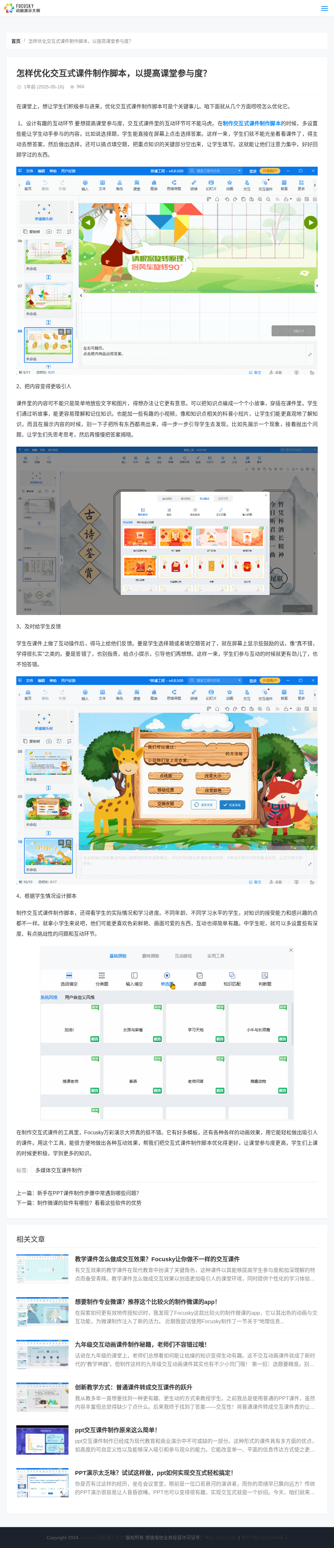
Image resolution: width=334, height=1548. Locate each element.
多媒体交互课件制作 (58, 1170)
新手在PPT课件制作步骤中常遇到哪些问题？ (89, 1193)
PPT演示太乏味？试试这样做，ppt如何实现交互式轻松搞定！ (155, 1473)
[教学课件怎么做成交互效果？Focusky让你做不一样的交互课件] (42, 1269)
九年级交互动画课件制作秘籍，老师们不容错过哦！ (142, 1344)
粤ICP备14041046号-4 (264, 1537)
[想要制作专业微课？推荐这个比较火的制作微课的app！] (42, 1311)
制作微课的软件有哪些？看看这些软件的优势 (89, 1203)
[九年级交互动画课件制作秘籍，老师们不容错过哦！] (42, 1354)
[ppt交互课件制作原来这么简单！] (42, 1440)
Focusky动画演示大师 (102, 1537)
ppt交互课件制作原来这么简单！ (117, 1430)
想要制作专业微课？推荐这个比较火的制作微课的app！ (147, 1302)
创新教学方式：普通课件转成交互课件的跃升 (133, 1387)
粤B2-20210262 (221, 1537)
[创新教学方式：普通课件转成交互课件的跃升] (42, 1397)
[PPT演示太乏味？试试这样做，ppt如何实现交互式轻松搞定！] (42, 1482)
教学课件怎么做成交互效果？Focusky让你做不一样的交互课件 (157, 1259)
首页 (16, 41)
